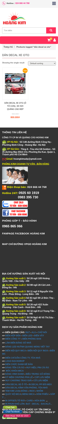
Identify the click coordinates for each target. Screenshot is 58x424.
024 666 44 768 (22, 3)
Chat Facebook (13, 411)
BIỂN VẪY (39, 335)
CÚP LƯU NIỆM (42, 377)
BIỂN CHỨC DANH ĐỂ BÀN (19, 364)
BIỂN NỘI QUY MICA (15, 350)
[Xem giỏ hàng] (49, 40)
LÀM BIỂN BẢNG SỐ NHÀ (18, 343)
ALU (34, 332)
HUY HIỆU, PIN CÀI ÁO (37, 367)
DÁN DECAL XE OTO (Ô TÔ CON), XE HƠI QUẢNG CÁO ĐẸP (15, 106)
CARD (30, 400)
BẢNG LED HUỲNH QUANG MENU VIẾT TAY (27, 346)
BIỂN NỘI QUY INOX (38, 350)
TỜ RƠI (21, 400)
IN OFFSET (10, 400)
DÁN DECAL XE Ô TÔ (16, 384)
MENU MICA (28, 394)
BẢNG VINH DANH (14, 374)
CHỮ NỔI (42, 332)
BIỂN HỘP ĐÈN (13, 335)
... (5, 397)
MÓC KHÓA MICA (15, 371)
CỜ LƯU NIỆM (41, 380)
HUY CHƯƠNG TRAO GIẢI (18, 380)
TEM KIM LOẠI (12, 391)
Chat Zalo (10, 407)
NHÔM (39, 391)
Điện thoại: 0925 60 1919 (17, 416)
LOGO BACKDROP (14, 361)
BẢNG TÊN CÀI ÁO (14, 367)
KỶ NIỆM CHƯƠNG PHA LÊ (19, 377)
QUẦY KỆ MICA (13, 394)
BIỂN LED (27, 335)
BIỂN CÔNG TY (13, 339)
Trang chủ (8, 47)
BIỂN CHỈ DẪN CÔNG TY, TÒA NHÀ (22, 358)
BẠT (27, 332)
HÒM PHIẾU (42, 394)
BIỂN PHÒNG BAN (31, 339)
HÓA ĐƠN (40, 400)
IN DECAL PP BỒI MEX (40, 384)
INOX (32, 391)
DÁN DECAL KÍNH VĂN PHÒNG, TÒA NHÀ (26, 387)
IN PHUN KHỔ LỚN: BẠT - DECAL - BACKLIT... (28, 404)
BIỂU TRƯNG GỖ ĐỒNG (38, 374)
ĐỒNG (24, 391)
